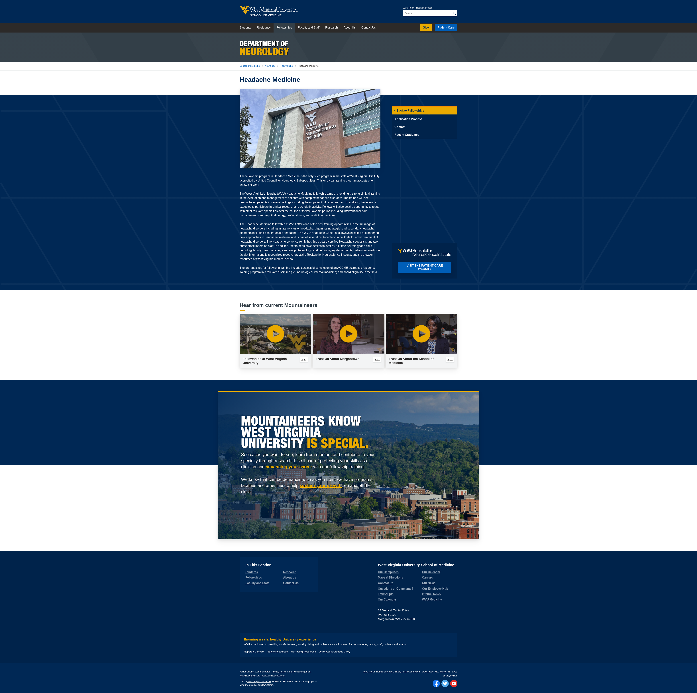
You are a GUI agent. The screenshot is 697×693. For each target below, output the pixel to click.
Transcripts (386, 594)
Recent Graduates (406, 134)
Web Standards (262, 671)
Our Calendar (387, 599)
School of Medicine (250, 66)
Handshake (382, 671)
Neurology (270, 66)
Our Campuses (388, 572)
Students (245, 27)
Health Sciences (424, 8)
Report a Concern (254, 651)
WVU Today (427, 671)
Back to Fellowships (410, 110)
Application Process (408, 119)
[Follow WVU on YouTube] (453, 683)
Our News (428, 583)
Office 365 (445, 671)
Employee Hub (450, 675)
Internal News (431, 594)
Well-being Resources (303, 651)
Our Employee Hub (435, 588)
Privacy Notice (279, 671)
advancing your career (289, 466)
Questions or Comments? (395, 588)
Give (426, 27)
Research (331, 27)
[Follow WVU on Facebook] (436, 683)
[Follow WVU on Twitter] (445, 683)
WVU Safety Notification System (404, 671)
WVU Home (409, 8)
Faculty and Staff (308, 27)
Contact (399, 126)
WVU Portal (369, 671)
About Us (350, 27)
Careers (427, 577)
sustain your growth (321, 485)
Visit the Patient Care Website (425, 267)
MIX (437, 671)
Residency (264, 27)
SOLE (454, 671)
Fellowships (284, 27)
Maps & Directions (390, 577)
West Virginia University (259, 681)
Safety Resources (277, 651)
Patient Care (446, 27)
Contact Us (368, 27)
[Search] (454, 13)
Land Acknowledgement (299, 671)
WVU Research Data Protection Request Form (262, 675)
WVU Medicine (432, 599)
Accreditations (247, 671)
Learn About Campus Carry (334, 651)
